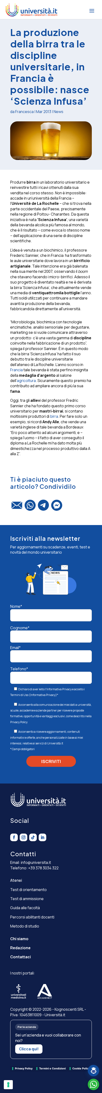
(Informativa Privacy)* (43, 695)
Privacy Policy (19, 722)
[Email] (16, 507)
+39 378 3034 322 (43, 868)
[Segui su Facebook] (14, 837)
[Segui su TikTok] (33, 837)
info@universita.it (36, 862)
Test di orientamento (28, 889)
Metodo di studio (24, 926)
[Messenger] (56, 507)
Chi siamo (19, 938)
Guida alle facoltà (25, 907)
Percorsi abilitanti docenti (32, 917)
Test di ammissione (27, 898)
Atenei (16, 880)
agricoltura (26, 380)
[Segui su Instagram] (23, 837)
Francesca (24, 111)
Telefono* (19, 668)
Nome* (16, 606)
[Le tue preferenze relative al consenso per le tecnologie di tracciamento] (8, 1084)
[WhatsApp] (30, 507)
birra (54, 416)
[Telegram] (43, 507)
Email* (15, 647)
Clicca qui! (29, 1049)
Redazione (20, 947)
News (58, 111)
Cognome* (19, 627)
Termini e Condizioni (52, 1068)
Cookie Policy (81, 1068)
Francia (16, 369)
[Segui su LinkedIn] (42, 837)
